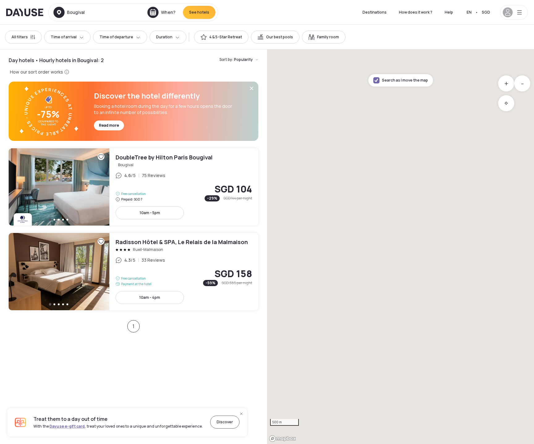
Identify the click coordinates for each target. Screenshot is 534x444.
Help (449, 12)
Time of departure (116, 37)
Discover (225, 422)
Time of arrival (64, 37)
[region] (400, 246)
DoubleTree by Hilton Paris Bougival (133, 187)
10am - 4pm (149, 297)
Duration (164, 37)
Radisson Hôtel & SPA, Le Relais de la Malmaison (133, 271)
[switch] (221, 37)
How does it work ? (415, 12)
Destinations (374, 12)
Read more (109, 125)
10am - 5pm (150, 212)
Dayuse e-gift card (67, 426)
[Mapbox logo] (282, 438)
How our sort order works (36, 72)
